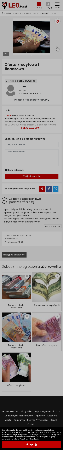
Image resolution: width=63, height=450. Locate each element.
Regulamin (34, 439)
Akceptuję (31, 444)
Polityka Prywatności (21, 439)
